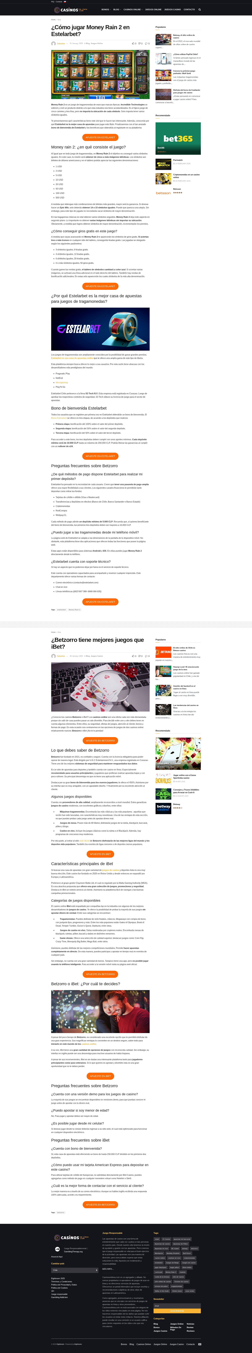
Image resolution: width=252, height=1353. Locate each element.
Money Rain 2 (74, 610)
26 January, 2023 (76, 656)
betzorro (60, 1212)
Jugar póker (174, 1267)
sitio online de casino (163, 1281)
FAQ (52, 2)
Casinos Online (132, 9)
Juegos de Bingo (172, 1263)
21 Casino (166, 1239)
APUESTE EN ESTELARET (100, 137)
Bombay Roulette (173, 1253)
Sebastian (61, 43)
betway (185, 1248)
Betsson (177, 189)
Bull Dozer (187, 1253)
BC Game (175, 1248)
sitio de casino (178, 1277)
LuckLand (158, 1272)
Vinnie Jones (177, 1291)
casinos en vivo (174, 1258)
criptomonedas (189, 1258)
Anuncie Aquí (56, 1257)
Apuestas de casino (162, 1244)
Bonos (105, 9)
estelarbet (61, 610)
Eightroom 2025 (58, 1278)
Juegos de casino (189, 1263)
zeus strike (190, 1291)
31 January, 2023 (76, 43)
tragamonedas (176, 1286)
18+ (52, 1291)
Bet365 (161, 148)
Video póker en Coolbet (169, 763)
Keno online (187, 1267)
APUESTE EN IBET (100, 854)
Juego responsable (59, 1294)
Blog (116, 9)
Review (190, 1327)
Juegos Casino (172, 9)
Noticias (190, 1324)
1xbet (157, 1239)
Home (53, 20)
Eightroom (60, 1344)
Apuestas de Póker (180, 1244)
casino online (160, 1258)
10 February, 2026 (182, 164)
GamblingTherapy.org (73, 1251)
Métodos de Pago (175, 1328)
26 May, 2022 (180, 781)
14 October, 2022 (166, 767)
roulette (182, 1272)
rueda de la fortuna (162, 1277)
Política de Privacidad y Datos (64, 1285)
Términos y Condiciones (61, 1281)
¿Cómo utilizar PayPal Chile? (185, 54)
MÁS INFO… (108, 1269)
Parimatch (178, 160)
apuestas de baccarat (182, 1239)
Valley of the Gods (162, 1291)
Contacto (59, 2)
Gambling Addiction (59, 1297)
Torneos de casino (181, 1281)
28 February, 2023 (182, 181)
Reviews (191, 1331)
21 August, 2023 (181, 796)
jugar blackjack (160, 1267)
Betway (176, 804)
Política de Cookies (59, 1288)
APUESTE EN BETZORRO (100, 740)
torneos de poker (161, 1286)
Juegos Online (153, 9)
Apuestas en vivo (161, 1248)
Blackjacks (159, 1253)
